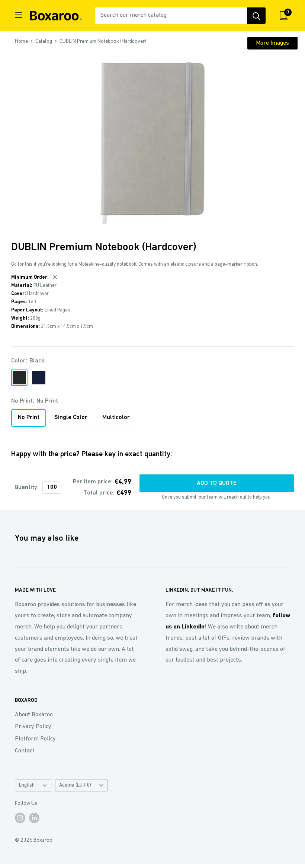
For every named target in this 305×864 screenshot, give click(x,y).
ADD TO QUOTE (217, 483)
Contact (25, 751)
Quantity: (27, 487)
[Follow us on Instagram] (20, 818)
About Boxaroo (34, 715)
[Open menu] (18, 15)
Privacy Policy (33, 727)
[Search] (256, 15)
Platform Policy (35, 739)
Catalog (43, 41)
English (27, 785)
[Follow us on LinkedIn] (34, 818)
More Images (272, 43)
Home (21, 41)
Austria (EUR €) (75, 785)
